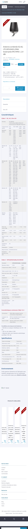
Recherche (14, 518)
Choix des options (24, 441)
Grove (2, 503)
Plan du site (4, 494)
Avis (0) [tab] (5, 109)
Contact (3, 467)
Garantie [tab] (5, 104)
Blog (2, 501)
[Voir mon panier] (23, 518)
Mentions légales (5, 483)
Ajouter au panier (20, 88)
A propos (3, 481)
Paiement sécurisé (5, 487)
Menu (20, 1)
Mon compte (4, 471)
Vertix (2, 505)
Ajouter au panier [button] (5, 441)
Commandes (4, 473)
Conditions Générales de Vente (8, 485)
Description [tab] (6, 99)
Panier (3, 469)
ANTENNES (11, 59)
